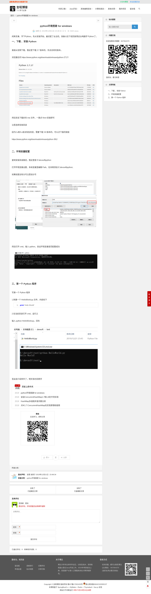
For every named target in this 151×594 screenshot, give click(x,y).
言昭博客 (22, 7)
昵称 (16, 527)
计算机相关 (99, 9)
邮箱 (16, 533)
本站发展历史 (135, 2)
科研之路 (62, 9)
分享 (65, 457)
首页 (12, 15)
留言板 (132, 9)
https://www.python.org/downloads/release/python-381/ (34, 139)
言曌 (37, 31)
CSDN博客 (124, 2)
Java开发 (73, 9)
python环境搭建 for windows (29, 393)
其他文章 (111, 9)
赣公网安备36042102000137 (96, 584)
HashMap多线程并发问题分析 (30, 401)
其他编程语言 (86, 9)
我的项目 (122, 9)
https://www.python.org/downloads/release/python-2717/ (45, 57)
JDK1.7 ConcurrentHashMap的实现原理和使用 (37, 405)
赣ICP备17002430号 (75, 584)
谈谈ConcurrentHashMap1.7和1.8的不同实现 (37, 397)
